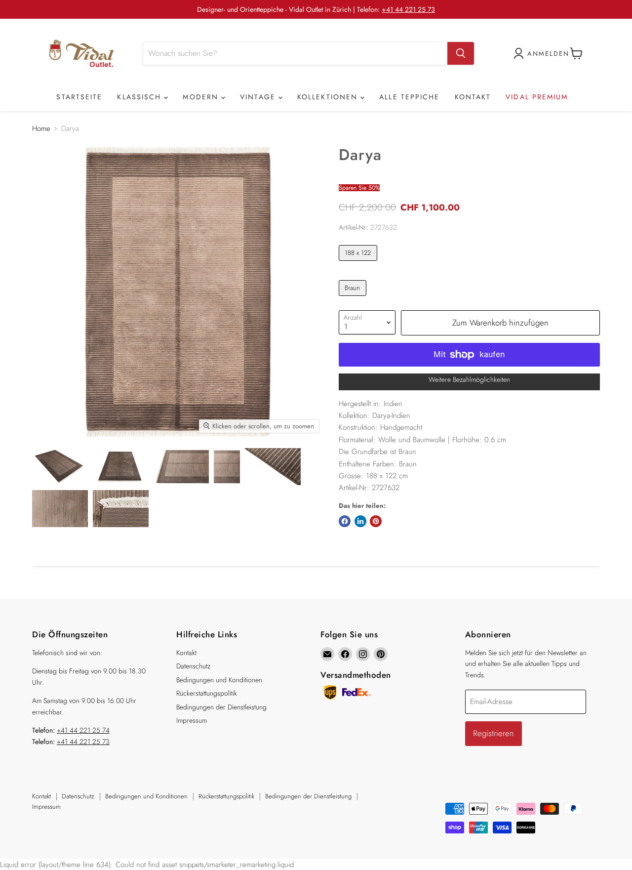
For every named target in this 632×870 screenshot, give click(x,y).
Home (41, 128)
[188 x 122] (359, 263)
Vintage (259, 97)
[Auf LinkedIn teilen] (360, 521)
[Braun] (354, 298)
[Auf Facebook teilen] (345, 521)
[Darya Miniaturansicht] (59, 466)
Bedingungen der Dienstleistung (221, 707)
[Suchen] (460, 53)
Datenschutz (193, 666)
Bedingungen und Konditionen (219, 680)
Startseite (79, 97)
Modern (202, 97)
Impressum (191, 720)
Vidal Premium (537, 97)
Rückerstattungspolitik (206, 693)
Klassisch (140, 97)
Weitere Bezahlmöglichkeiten (469, 379)
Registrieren (493, 733)
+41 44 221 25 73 (408, 9)
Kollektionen (328, 97)
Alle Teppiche (409, 97)
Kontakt (473, 97)
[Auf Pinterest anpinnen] (376, 521)
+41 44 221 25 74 (83, 730)
